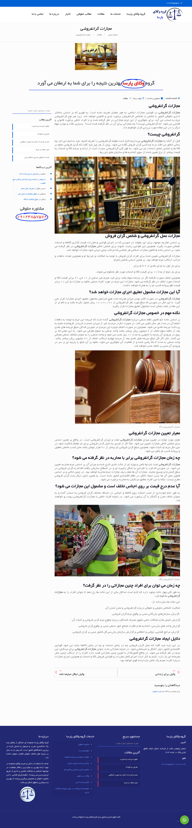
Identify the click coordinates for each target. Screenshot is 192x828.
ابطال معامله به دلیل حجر (27, 194)
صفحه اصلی (113, 35)
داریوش (42, 179)
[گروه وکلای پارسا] (168, 14)
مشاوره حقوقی (83, 745)
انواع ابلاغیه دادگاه (31, 199)
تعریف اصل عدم (27, 189)
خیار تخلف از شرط (42, 150)
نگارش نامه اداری (82, 782)
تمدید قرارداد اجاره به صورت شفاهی (34, 142)
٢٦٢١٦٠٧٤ (181, 764)
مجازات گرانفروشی (83, 35)
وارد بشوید (156, 692)
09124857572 (172, 3)
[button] (184, 819)
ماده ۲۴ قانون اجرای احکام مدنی (36, 158)
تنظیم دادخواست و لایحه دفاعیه (77, 757)
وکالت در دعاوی (83, 776)
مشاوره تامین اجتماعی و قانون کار (76, 770)
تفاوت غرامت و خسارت (40, 126)
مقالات (99, 35)
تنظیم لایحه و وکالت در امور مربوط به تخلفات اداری (72, 791)
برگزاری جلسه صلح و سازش (78, 763)
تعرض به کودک (43, 134)
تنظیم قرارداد (83, 751)
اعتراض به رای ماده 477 (29, 174)
